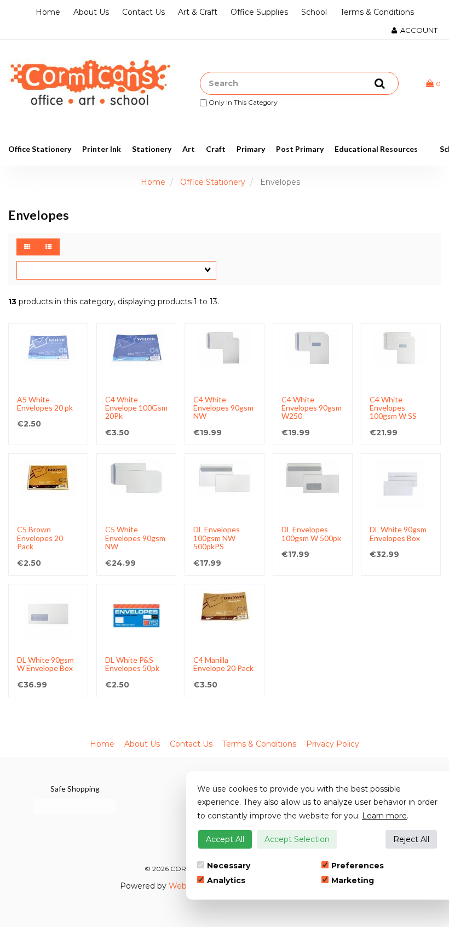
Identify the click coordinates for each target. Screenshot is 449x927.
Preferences (357, 866)
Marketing (352, 880)
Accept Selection (297, 839)
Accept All (225, 839)
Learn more (384, 816)
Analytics (226, 880)
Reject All (411, 839)
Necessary (228, 866)
